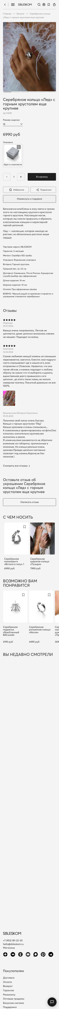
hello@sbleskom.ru (13, 944)
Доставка (8, 977)
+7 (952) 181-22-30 (13, 940)
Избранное (18, 190)
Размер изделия (11, 120)
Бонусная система (13, 1003)
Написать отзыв (29, 502)
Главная (7, 13)
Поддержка (10, 1007)
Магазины (9, 947)
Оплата (7, 982)
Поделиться (45, 190)
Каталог (21, 13)
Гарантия (8, 990)
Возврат (8, 986)
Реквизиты (9, 994)
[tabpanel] (29, 57)
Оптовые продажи (13, 998)
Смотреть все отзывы (15, 465)
